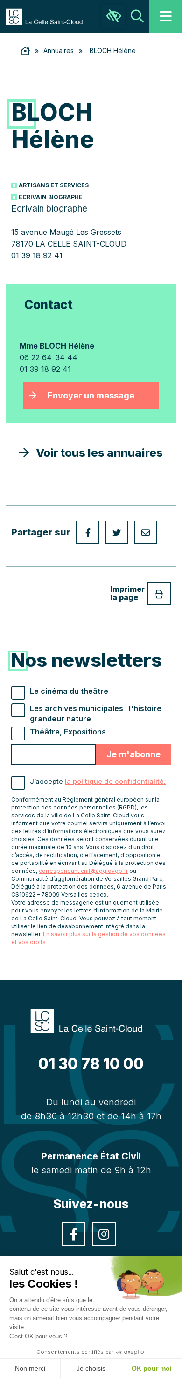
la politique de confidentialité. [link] (115, 781)
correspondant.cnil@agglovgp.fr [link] (83, 870)
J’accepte (98, 781)
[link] (49, 16)
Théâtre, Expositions (68, 731)
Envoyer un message (91, 395)
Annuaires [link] (58, 51)
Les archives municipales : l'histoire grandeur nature (95, 713)
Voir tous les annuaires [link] (96, 452)
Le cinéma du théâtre (69, 691)
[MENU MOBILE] (165, 16)
